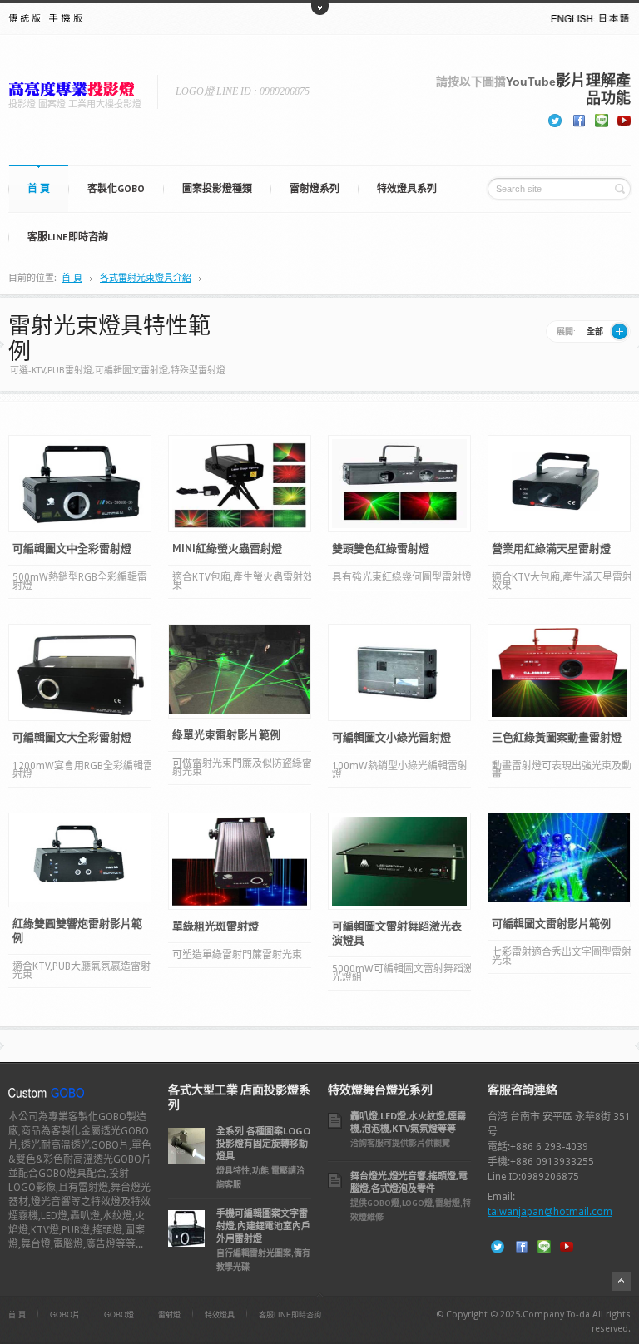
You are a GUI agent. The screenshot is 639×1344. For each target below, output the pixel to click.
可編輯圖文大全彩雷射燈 (71, 737)
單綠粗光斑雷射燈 (215, 926)
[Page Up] (621, 1281)
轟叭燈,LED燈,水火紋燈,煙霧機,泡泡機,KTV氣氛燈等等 (408, 1121)
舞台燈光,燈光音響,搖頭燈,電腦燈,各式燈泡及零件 (409, 1181)
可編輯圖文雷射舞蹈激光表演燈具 (397, 933)
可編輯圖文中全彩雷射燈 (71, 548)
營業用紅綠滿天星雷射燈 (551, 548)
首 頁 (38, 188)
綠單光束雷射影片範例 (226, 735)
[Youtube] (624, 118)
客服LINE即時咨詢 (67, 236)
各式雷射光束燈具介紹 (145, 278)
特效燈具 (220, 1315)
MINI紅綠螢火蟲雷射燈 (227, 548)
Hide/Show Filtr (619, 331)
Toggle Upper (320, 7)
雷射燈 (169, 1315)
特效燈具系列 (407, 188)
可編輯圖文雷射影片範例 (551, 924)
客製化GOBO (116, 188)
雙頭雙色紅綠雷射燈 (380, 548)
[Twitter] (555, 118)
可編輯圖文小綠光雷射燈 (391, 737)
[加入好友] (601, 118)
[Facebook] (579, 118)
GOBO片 (65, 1315)
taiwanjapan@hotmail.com (550, 1212)
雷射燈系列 (314, 188)
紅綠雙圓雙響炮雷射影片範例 (77, 931)
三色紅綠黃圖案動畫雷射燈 (557, 737)
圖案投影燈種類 (217, 188)
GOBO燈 (119, 1315)
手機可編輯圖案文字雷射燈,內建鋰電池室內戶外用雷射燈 (263, 1225)
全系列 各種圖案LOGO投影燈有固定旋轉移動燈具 (263, 1143)
